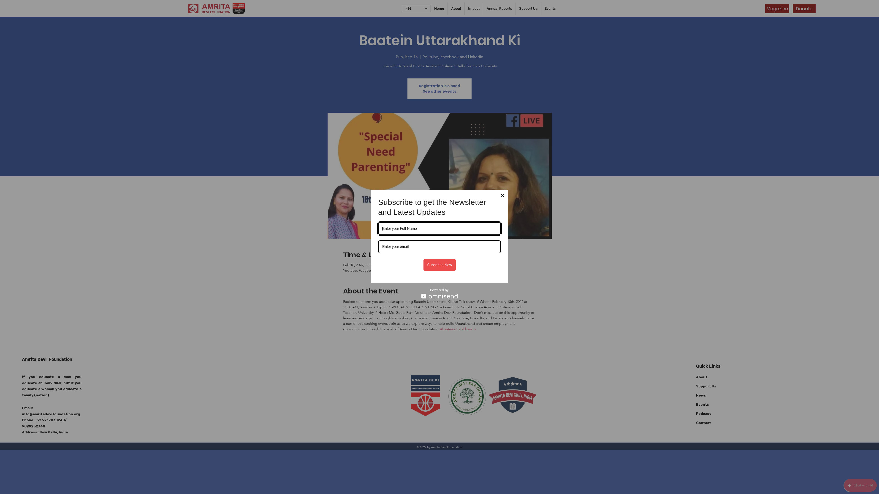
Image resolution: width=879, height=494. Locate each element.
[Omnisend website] (439, 293)
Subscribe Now (439, 265)
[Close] (502, 195)
